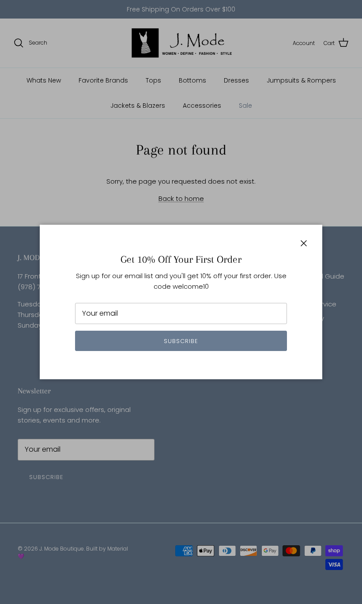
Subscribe (181, 341)
